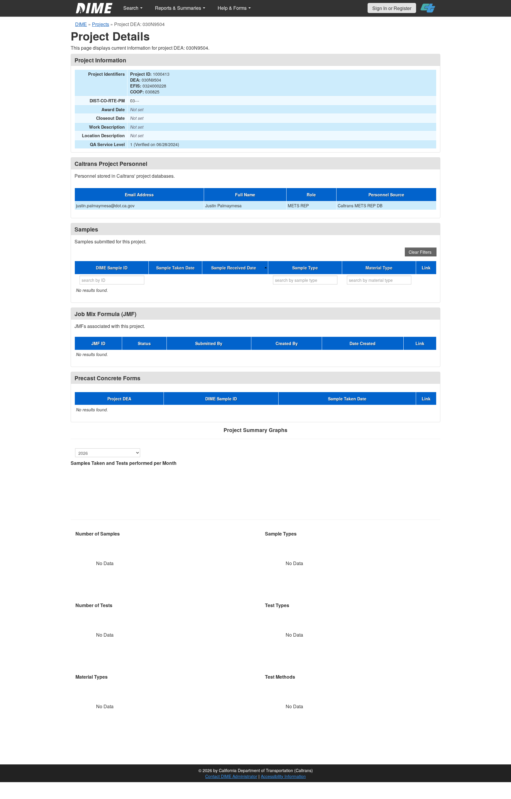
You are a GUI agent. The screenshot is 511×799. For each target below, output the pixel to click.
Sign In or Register (391, 8)
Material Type (379, 268)
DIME (81, 24)
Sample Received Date (233, 268)
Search (131, 7)
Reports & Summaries (178, 7)
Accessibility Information (283, 776)
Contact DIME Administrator (231, 776)
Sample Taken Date (175, 268)
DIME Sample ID (111, 268)
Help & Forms (233, 7)
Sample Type (305, 268)
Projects (100, 24)
